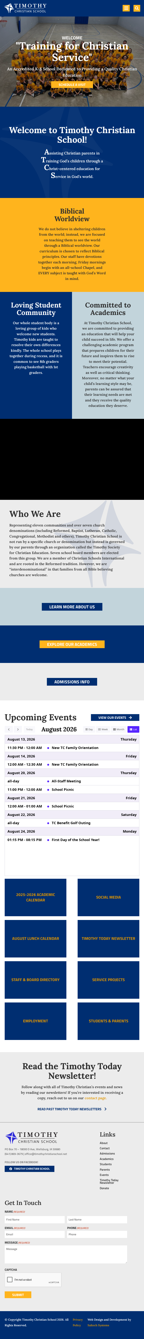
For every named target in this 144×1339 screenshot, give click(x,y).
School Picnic (63, 789)
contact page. (96, 1098)
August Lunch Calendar (35, 938)
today (29, 729)
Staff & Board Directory (35, 980)
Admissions (107, 1153)
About (104, 1143)
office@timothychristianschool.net (46, 1154)
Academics (107, 1159)
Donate (104, 1188)
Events (104, 1175)
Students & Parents (108, 1021)
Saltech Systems (98, 1325)
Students (106, 1164)
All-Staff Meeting (66, 781)
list (135, 729)
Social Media (108, 897)
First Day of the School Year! (75, 839)
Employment (35, 1021)
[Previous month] (9, 729)
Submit (18, 1294)
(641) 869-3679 (14, 1154)
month (120, 729)
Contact (105, 1148)
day (90, 729)
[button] (137, 8)
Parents (105, 1169)
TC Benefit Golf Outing (71, 822)
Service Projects (108, 980)
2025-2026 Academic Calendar (35, 897)
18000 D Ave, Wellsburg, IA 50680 (40, 1149)
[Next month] (18, 729)
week (105, 729)
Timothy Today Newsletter (108, 938)
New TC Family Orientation (75, 747)
